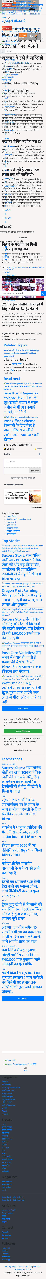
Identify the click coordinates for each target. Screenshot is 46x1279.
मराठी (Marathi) (8, 1090)
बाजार (14, 11)
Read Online (7, 1181)
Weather (5, 923)
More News (23, 998)
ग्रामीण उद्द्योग (6, 1156)
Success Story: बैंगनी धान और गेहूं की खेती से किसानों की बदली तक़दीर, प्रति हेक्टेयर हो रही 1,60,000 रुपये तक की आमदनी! (23, 629)
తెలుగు (4, 1111)
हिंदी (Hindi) (6, 1084)
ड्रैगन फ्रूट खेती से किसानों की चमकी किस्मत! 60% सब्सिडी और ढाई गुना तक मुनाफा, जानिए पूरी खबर (22, 911)
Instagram (6, 1256)
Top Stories (11, 541)
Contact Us (6, 1235)
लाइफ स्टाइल (17, 31)
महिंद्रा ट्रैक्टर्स (9, 66)
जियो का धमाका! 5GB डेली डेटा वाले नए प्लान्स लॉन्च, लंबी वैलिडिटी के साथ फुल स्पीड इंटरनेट (21, 889)
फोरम (7, 278)
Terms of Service (25, 1266)
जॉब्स (25, 1070)
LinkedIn (5, 1254)
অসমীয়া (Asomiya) (8, 1105)
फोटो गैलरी (14, 14)
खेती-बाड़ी (27, 5)
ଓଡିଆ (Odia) (7, 1102)
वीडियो (20, 14)
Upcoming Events (9, 1210)
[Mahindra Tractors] (10, 41)
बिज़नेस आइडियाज (11, 74)
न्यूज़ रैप (15, 28)
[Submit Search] (43, 293)
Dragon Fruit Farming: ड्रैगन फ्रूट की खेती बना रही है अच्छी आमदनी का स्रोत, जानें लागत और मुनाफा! (22, 597)
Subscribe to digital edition (13, 1200)
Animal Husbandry (9, 946)
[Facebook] (6, 246)
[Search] (9, 17)
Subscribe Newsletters (23, 750)
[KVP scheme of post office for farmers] (21, 417)
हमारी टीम (8, 284)
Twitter (5, 1251)
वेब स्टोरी (33, 8)
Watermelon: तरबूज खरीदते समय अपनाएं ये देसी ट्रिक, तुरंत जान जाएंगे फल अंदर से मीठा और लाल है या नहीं (21, 692)
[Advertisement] (23, 1026)
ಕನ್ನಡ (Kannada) (8, 1099)
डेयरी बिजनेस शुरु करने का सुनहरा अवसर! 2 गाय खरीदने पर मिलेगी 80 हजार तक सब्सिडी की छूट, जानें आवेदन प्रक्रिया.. (22, 982)
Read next (12, 379)
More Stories (23, 708)
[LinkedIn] (6, 255)
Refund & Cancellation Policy (28, 1268)
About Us (5, 1232)
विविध (29, 31)
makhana (22, 353)
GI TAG (29, 353)
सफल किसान (7, 11)
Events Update (8, 1213)
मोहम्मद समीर (17, 364)
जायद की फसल (10, 71)
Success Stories (8, 764)
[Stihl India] (29, 36)
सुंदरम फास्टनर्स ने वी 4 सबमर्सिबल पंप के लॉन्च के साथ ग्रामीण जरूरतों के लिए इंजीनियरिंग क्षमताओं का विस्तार (21, 809)
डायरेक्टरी (37, 14)
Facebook (6, 1248)
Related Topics (16, 345)
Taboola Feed (36, 507)
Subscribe (23, 237)
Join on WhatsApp (23, 731)
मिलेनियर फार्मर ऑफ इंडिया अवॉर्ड (17, 63)
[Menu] (7, 2)
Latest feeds (12, 759)
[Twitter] (6, 252)
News (4, 796)
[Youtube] (6, 258)
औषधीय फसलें (7, 1139)
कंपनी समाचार (35, 11)
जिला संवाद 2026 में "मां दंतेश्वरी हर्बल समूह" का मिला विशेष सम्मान (22, 850)
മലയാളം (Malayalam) (11, 1087)
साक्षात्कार (26, 11)
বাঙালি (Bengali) (7, 1096)
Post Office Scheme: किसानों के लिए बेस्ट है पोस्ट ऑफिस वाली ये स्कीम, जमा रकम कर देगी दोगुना (21, 430)
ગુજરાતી (5, 1114)
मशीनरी (18, 8)
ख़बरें (17, 5)
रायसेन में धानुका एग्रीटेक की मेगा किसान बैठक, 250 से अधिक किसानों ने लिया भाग (22, 832)
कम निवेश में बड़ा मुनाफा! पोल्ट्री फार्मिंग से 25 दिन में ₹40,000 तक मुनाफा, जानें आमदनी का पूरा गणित (21, 957)
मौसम (21, 5)
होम (13, 5)
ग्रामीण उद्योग (25, 8)
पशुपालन (5, 8)
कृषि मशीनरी (9, 69)
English (5, 1081)
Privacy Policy (10, 1266)
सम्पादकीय (6, 14)
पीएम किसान (9, 77)
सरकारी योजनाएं (37, 5)
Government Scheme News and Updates (20, 350)
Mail (12, 370)
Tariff (4, 1190)
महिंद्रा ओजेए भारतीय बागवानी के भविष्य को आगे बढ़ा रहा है (21, 868)
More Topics (10, 300)
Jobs (24, 31)
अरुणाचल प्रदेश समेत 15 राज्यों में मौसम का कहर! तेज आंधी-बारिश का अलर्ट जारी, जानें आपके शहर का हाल (22, 934)
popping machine (11, 353)
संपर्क (7, 287)
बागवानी (12, 8)
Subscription (7, 1184)
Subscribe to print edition (12, 1197)
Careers (5, 1238)
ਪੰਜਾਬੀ (4, 1108)
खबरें (3, 1124)
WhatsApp (6, 1259)
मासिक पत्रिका (29, 14)
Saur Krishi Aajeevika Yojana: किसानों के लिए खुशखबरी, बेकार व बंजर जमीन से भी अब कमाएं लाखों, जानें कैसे (21, 402)
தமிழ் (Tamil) (7, 1093)
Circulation (6, 1187)
